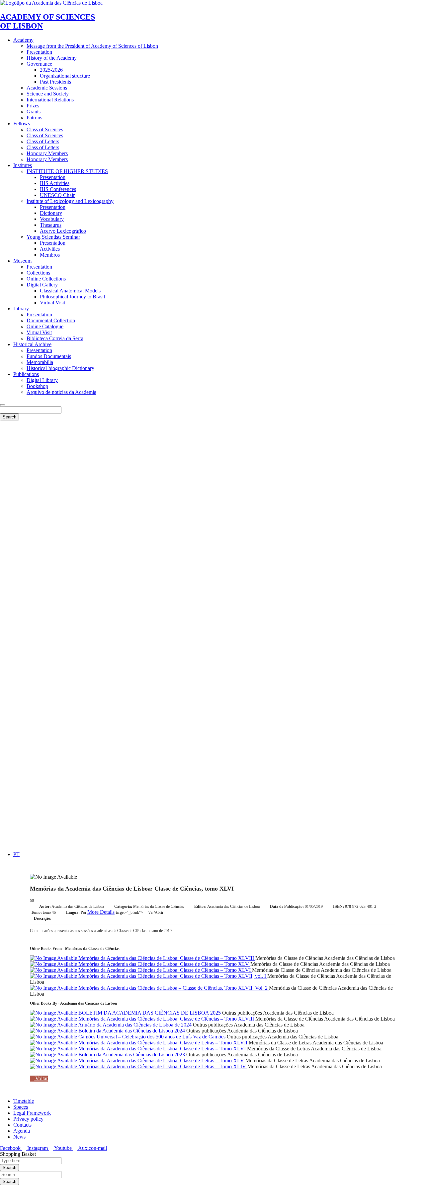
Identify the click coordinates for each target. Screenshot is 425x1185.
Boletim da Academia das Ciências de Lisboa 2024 (131, 1030)
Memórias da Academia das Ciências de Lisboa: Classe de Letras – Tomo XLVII (163, 1042)
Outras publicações (242, 1013)
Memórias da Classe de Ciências (158, 906)
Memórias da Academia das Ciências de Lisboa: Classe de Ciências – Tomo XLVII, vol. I (172, 976)
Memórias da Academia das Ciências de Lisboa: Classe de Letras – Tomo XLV (161, 1060)
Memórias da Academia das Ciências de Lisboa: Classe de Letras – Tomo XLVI (162, 1048)
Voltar (41, 1078)
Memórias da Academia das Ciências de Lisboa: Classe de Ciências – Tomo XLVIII (166, 958)
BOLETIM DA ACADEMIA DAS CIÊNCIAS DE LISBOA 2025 (149, 1013)
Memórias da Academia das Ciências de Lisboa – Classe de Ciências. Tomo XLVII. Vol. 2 (173, 988)
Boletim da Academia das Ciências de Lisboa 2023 (131, 1054)
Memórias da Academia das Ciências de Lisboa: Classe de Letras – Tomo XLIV (162, 1066)
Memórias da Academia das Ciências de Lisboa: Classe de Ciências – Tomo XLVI (164, 970)
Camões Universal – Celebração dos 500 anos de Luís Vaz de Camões (152, 1036)
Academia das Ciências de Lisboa (77, 906)
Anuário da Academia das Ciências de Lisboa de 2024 (135, 1025)
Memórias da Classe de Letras (280, 1042)
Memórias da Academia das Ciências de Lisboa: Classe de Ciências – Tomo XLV (163, 964)
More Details (101, 912)
